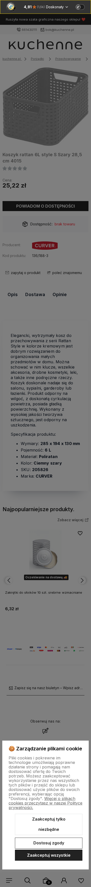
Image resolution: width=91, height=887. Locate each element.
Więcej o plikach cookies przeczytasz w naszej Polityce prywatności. (45, 803)
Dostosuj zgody (48, 842)
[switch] (80, 7)
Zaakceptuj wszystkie (49, 855)
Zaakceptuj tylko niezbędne (48, 824)
